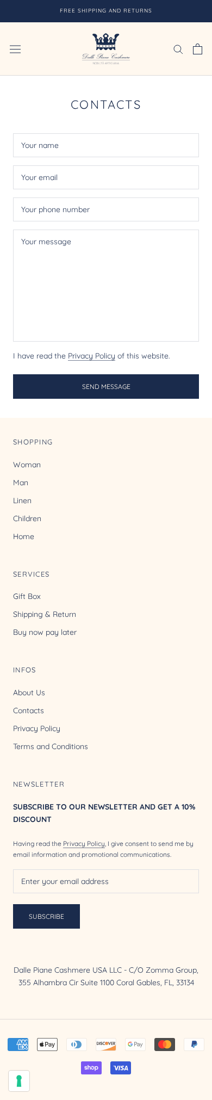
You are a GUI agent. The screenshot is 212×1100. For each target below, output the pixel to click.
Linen (22, 500)
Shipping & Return (44, 614)
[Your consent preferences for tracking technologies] (19, 1081)
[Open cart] (197, 49)
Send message (106, 386)
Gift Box (27, 596)
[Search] (178, 48)
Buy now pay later (45, 632)
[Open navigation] (15, 49)
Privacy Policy (91, 356)
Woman (27, 464)
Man (20, 482)
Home (23, 536)
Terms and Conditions (50, 746)
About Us (29, 692)
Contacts (28, 710)
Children (27, 518)
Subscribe (46, 916)
